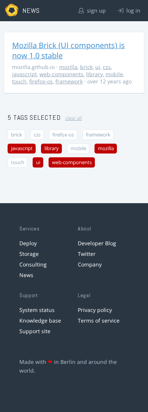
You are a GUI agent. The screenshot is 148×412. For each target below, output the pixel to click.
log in (132, 10)
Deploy (28, 243)
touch (19, 81)
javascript (24, 74)
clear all (73, 118)
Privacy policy (95, 309)
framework (69, 81)
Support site (34, 331)
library (94, 74)
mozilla (68, 66)
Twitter (87, 253)
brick (86, 66)
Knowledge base (40, 320)
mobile (114, 74)
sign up (95, 10)
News (26, 275)
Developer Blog (97, 243)
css (107, 66)
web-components (61, 74)
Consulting (33, 264)
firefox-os (41, 81)
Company (90, 264)
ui (97, 66)
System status (37, 309)
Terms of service (99, 320)
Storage (29, 253)
